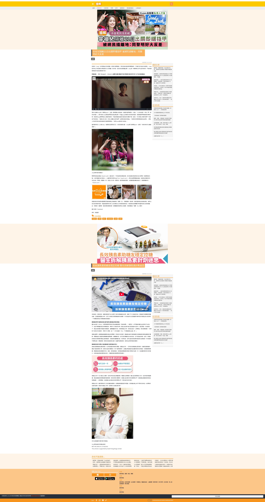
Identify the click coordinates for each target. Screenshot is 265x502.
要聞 (126, 473)
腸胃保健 (155, 482)
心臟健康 (150, 482)
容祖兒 (94, 219)
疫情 (116, 219)
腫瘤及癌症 (144, 482)
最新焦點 (121, 473)
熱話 (129, 473)
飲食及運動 (127, 482)
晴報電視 (99, 8)
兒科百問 (160, 482)
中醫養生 (138, 482)
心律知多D (138, 8)
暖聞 (132, 473)
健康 (93, 8)
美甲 (121, 219)
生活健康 (133, 482)
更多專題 (127, 483)
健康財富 (122, 8)
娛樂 (93, 59)
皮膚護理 (121, 483)
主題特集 (106, 8)
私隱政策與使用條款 (35, 495)
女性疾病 (166, 482)
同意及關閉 (217, 496)
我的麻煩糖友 (130, 8)
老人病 (170, 482)
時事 (112, 8)
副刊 (116, 8)
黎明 (100, 219)
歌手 (104, 219)
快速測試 (110, 219)
